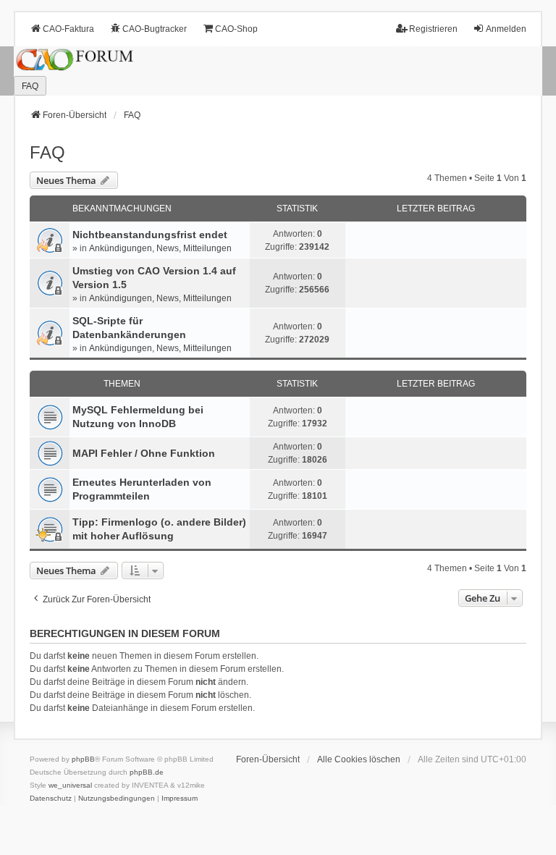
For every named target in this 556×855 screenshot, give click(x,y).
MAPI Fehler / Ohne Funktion (143, 453)
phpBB (83, 759)
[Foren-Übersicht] (278, 71)
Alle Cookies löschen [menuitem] (358, 759)
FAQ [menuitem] (30, 86)
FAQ (47, 152)
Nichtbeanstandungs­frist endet (149, 234)
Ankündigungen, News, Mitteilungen (160, 248)
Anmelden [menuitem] (506, 29)
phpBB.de (147, 772)
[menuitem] (51, 798)
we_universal (70, 785)
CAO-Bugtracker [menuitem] (154, 29)
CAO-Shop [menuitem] (236, 29)
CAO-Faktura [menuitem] (68, 29)
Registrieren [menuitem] (433, 29)
